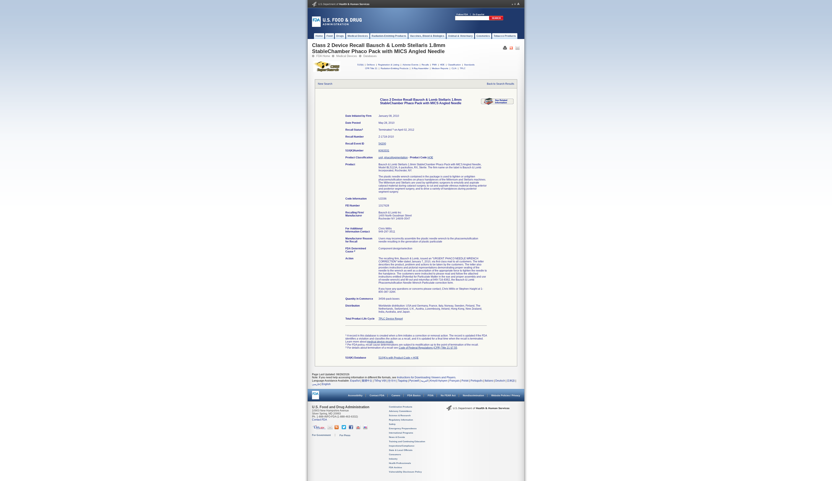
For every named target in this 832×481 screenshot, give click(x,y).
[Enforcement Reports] (497, 104)
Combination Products (400, 407)
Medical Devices (346, 56)
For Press (345, 435)
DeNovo (371, 64)
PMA (434, 64)
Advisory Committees (400, 411)
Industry (393, 459)
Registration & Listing (388, 64)
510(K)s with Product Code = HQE (399, 357)
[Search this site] (496, 19)
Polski (465, 380)
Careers (396, 395)
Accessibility (355, 395)
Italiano (489, 380)
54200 (382, 143)
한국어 (392, 380)
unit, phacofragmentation (393, 157)
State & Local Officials (401, 450)
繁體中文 (367, 380)
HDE (442, 64)
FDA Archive (395, 467)
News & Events (397, 437)
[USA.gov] (319, 428)
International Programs (401, 433)
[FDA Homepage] (315, 397)
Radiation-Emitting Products (394, 68)
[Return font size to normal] (515, 4)
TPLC (462, 68)
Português (477, 380)
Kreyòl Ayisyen (438, 380)
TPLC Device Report (391, 318)
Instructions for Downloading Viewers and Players (426, 377)
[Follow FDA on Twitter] (344, 428)
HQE (430, 157)
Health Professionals (400, 463)
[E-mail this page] (517, 48)
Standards (469, 64)
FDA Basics (414, 395)
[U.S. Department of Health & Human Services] (478, 409)
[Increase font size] (518, 4)
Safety (392, 424)
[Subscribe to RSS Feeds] (337, 428)
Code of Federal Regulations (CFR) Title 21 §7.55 (428, 347)
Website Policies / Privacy (505, 395)
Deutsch (500, 380)
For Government (321, 435)
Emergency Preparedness (403, 428)
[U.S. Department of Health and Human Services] (340, 5)
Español (355, 380)
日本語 (511, 380)
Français (454, 380)
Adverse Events (410, 64)
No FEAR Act (448, 395)
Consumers (395, 454)
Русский (414, 380)
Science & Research (400, 415)
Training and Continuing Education (407, 441)
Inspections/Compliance (401, 446)
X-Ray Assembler (420, 68)
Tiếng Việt (380, 380)
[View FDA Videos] (358, 428)
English (326, 384)
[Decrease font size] (512, 4)
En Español (478, 14)
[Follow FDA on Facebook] (351, 428)
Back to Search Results (500, 83)
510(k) (360, 64)
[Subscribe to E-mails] (330, 428)
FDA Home (323, 56)
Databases (370, 56)
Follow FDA (462, 14)
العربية (424, 380)
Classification (454, 64)
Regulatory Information (401, 420)
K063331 (384, 150)
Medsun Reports (440, 68)
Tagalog (402, 380)
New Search (325, 83)
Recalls (425, 64)
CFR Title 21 (371, 68)
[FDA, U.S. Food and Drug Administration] (337, 26)
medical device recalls (380, 341)
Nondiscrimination (473, 395)
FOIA (431, 395)
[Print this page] (505, 48)
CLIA (454, 68)
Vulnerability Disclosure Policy (405, 472)
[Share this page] (511, 48)
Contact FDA (377, 395)
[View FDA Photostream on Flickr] (366, 428)
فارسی (316, 384)
